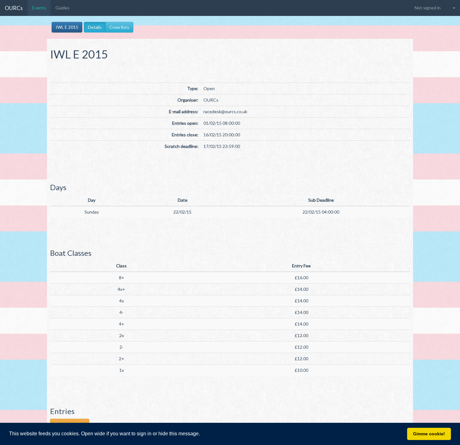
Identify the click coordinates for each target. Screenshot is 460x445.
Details (95, 27)
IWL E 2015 (67, 27)
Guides (62, 7)
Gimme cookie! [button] (429, 433)
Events (39, 7)
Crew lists (119, 27)
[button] (202, 434)
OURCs (14, 7)
